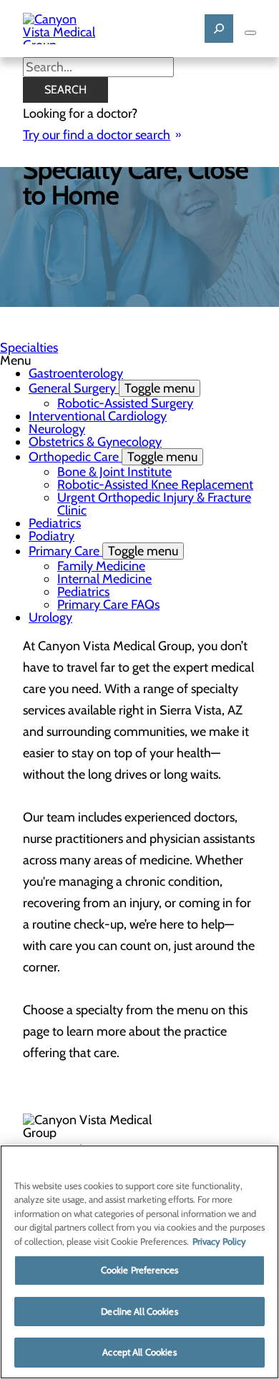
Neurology (57, 429)
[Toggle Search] (219, 28)
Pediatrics (55, 523)
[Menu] (250, 33)
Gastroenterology (76, 373)
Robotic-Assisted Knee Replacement (155, 484)
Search (65, 89)
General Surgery (112, 388)
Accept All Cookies (139, 1352)
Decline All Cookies (139, 1311)
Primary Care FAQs (108, 604)
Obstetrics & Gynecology (95, 442)
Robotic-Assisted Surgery (125, 403)
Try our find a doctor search (96, 135)
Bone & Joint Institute (114, 472)
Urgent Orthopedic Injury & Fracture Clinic (154, 504)
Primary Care (103, 551)
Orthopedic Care (113, 457)
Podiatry (51, 536)
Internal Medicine (104, 579)
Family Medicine (101, 566)
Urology (50, 617)
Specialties (29, 347)
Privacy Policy (219, 1241)
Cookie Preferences (139, 1270)
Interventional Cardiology (98, 416)
